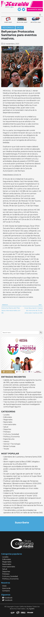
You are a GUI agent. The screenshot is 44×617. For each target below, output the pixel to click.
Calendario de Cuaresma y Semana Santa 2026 (22, 457)
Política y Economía (11, 437)
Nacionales (7, 422)
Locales (6, 415)
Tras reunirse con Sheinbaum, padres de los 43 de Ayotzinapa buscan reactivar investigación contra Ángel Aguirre (22, 404)
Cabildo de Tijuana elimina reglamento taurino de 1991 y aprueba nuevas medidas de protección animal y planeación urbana (22, 382)
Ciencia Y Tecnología (11, 444)
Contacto (6, 591)
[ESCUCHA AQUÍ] (22, 19)
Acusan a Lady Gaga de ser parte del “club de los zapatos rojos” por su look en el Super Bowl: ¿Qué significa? (22, 476)
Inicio (4, 586)
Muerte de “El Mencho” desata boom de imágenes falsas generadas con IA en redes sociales (20, 488)
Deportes (7, 429)
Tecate (6, 449)
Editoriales (7, 417)
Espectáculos (8, 439)
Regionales (8, 28)
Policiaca (6, 432)
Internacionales (9, 424)
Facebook (8, 598)
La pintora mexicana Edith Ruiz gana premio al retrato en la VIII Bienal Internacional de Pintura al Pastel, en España (23, 505)
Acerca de (6, 588)
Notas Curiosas (9, 446)
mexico (6, 441)
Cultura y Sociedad (11, 434)
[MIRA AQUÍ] (8, 19)
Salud (19, 28)
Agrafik (31, 609)
